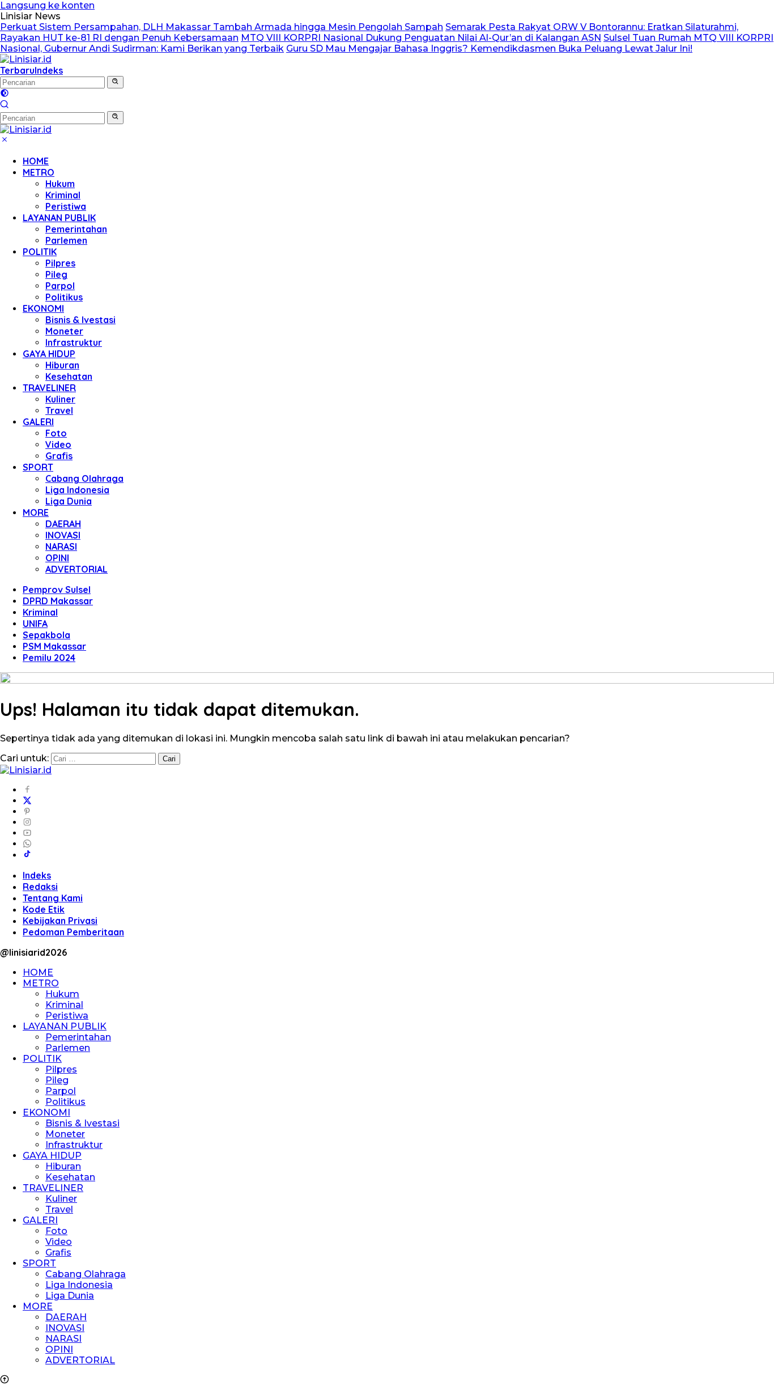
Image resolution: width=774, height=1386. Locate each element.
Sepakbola (46, 635)
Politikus (64, 297)
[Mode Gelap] (4, 94)
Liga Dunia (68, 501)
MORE (36, 512)
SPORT (38, 467)
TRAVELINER (49, 387)
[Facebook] (27, 790)
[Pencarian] (4, 105)
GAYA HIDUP (49, 353)
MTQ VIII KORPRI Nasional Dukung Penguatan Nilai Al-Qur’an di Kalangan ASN (421, 37)
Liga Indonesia (77, 489)
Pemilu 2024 (49, 657)
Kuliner (60, 399)
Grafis (59, 455)
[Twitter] (27, 800)
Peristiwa (65, 206)
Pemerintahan (76, 229)
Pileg (56, 274)
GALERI (38, 421)
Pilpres (60, 263)
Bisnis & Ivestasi (80, 319)
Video (58, 444)
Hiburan (62, 365)
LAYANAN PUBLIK (59, 217)
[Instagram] (27, 822)
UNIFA (35, 623)
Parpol (60, 285)
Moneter (64, 331)
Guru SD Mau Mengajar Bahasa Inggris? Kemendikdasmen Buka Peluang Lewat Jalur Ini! (489, 48)
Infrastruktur (73, 342)
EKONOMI (43, 308)
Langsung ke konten (47, 5)
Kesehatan (68, 376)
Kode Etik (44, 909)
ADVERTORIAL (76, 569)
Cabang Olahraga (84, 478)
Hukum (60, 183)
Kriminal (62, 195)
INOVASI (62, 535)
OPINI (57, 557)
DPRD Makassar (58, 601)
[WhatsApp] (27, 843)
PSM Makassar (54, 646)
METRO (38, 172)
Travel (59, 410)
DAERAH (63, 523)
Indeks (49, 70)
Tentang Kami (53, 898)
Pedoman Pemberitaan (73, 932)
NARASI (61, 546)
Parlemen (66, 240)
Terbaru (17, 70)
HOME (36, 161)
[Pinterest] (27, 811)
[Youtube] (27, 833)
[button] (115, 82)
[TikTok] (27, 855)
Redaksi (40, 886)
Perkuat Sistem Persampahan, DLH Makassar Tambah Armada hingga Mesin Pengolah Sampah (221, 27)
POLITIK (40, 251)
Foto (56, 433)
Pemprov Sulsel (57, 589)
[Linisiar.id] (26, 59)
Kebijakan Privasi (60, 920)
